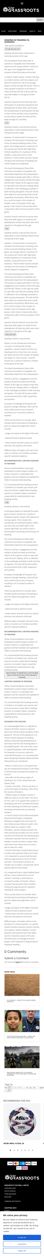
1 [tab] (10, 1150)
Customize (22, 1244)
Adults (32, 31)
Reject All (22, 1251)
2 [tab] (14, 1150)
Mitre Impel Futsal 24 (14, 1143)
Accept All (22, 1237)
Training (23, 31)
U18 (6, 502)
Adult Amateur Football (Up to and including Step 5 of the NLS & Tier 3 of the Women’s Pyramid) (22, 675)
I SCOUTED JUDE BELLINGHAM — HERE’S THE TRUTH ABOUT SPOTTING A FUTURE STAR (21, 1037)
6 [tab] (28, 1150)
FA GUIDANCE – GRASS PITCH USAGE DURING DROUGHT (21, 1000)
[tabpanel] (22, 1125)
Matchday (12, 31)
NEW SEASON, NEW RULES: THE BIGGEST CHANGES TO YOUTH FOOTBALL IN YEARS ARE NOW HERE (21, 1074)
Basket (7, 1211)
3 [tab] (17, 1150)
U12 (6, 123)
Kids (39, 31)
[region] (22, 1233)
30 (34, 1088)
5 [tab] (25, 1150)
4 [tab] (21, 1150)
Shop (3, 31)
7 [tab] (32, 1150)
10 (27, 1088)
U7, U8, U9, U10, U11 (12, 49)
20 (30, 1088)
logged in (19, 962)
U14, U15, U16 (10, 334)
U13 (6, 229)
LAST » (9, 1091)
